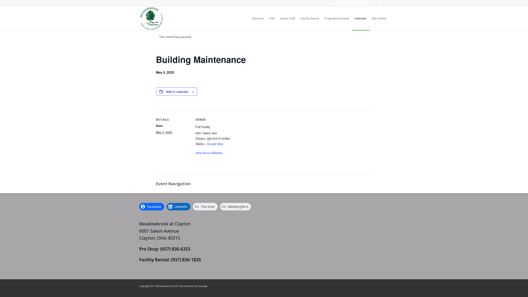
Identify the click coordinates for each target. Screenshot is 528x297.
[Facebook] (373, 3)
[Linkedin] (379, 3)
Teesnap (202, 286)
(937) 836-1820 (186, 260)
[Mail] (386, 3)
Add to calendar (177, 92)
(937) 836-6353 (358, 3)
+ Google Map (214, 144)
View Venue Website (209, 153)
